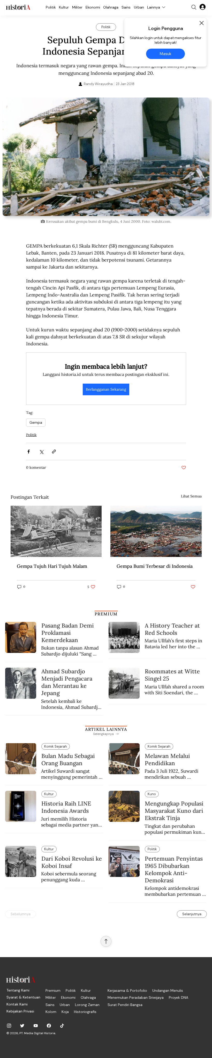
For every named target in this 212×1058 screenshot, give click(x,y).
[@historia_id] (22, 1026)
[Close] (201, 23)
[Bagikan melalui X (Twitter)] (41, 451)
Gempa (35, 422)
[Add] (106, 157)
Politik (31, 435)
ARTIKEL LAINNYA (106, 729)
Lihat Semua (191, 496)
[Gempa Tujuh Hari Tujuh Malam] (56, 531)
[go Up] (106, 941)
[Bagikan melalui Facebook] (28, 451)
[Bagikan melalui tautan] (53, 451)
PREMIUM (106, 613)
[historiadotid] (9, 1026)
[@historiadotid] (36, 1026)
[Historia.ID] (18, 7)
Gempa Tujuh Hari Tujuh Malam (52, 566)
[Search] (194, 7)
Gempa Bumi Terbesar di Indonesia (155, 566)
